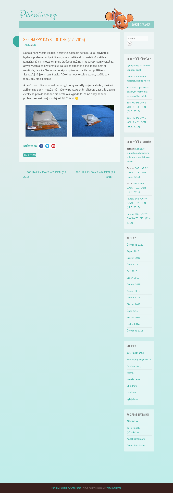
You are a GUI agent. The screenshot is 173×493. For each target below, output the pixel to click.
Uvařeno (131, 392)
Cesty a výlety (134, 366)
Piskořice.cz (37, 14)
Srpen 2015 (133, 277)
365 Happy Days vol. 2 (139, 359)
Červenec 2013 (135, 330)
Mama (130, 372)
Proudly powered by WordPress (66, 488)
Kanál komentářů (136, 438)
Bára (34, 45)
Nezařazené (133, 379)
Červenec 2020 (135, 244)
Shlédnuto (132, 385)
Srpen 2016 (133, 251)
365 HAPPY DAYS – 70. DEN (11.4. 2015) (139, 218)
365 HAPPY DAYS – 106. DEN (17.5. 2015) (137, 172)
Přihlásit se (132, 421)
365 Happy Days (30, 155)
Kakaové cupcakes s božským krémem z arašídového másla (138, 91)
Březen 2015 (133, 304)
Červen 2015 (134, 284)
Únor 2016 (132, 264)
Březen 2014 (133, 317)
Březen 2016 (133, 258)
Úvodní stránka (140, 24)
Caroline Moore (114, 488)
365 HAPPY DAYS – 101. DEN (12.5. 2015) (136, 187)
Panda (130, 198)
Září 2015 (132, 271)
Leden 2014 (133, 324)
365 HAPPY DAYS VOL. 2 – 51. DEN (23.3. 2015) (136, 122)
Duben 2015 (133, 297)
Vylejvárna (132, 399)
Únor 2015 (132, 311)
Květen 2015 (133, 291)
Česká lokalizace (136, 445)
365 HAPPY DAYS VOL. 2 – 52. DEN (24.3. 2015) (136, 107)
